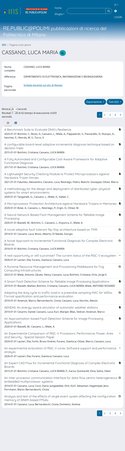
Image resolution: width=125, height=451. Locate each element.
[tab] (8, 123)
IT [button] (115, 5)
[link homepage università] (37, 11)
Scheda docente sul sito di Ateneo (43, 85)
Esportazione (94, 102)
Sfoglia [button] (58, 14)
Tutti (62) (114, 102)
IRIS (4, 45)
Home (58, 8)
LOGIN (118, 17)
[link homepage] (11, 11)
